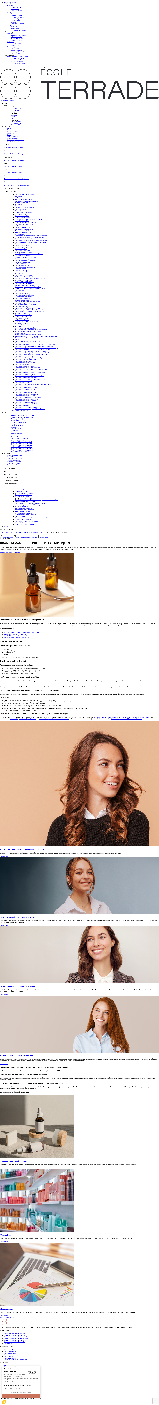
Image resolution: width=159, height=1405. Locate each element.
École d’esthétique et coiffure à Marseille (15, 1337)
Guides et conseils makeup (22, 300)
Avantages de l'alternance (14, 458)
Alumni (9, 25)
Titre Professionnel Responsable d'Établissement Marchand (32, 338)
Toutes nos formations (10, 1358)
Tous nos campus (9, 1343)
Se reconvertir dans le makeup (23, 296)
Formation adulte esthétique (23, 250)
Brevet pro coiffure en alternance (24, 493)
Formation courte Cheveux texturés (25, 356)
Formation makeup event (22, 292)
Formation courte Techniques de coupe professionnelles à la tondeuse (35, 353)
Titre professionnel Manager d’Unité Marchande (136, 717)
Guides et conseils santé (22, 320)
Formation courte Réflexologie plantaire (26, 407)
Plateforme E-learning (17, 23)
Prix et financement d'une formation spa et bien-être (30, 278)
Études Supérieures (12, 136)
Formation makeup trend (22, 293)
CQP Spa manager (20, 264)
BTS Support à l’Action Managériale (25, 328)
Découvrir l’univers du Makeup (13, 166)
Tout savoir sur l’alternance (19, 35)
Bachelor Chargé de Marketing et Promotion (23, 719)
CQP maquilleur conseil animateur (25, 285)
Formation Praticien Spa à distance (25, 267)
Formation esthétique (10, 1351)
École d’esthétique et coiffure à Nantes (22, 450)
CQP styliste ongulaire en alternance (25, 514)
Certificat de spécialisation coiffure (25, 207)
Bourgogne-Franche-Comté (19, 422)
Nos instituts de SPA (17, 61)
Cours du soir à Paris (21, 214)
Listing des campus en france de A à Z (22, 417)
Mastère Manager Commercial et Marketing (27, 341)
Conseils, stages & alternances (20, 19)
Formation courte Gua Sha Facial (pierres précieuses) (30, 379)
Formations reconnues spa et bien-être (26, 259)
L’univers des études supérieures (19, 532)
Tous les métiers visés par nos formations (15, 1359)
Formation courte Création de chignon (26, 359)
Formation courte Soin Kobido (23, 381)
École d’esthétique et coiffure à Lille (21, 443)
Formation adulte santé (21, 318)
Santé (9, 135)
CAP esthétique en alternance (23, 508)
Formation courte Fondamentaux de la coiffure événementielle (33, 349)
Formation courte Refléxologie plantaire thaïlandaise (30, 409)
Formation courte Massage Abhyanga (25, 400)
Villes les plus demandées (18, 440)
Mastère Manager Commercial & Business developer (126, 719)
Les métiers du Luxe (36, 532)
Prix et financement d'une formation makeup (27, 301)
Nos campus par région (17, 419)
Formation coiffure (9, 1350)
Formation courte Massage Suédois (25, 391)
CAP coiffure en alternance (22, 491)
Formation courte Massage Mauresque (26, 402)
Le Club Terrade (16, 27)
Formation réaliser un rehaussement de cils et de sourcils (31, 240)
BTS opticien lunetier (21, 313)
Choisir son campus (16, 121)
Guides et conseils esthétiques (23, 252)
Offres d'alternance (20, 516)
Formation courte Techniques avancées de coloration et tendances (34, 346)
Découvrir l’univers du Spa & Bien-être (15, 160)
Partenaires (10, 42)
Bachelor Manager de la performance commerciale (54, 719)
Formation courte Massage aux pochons (26, 399)
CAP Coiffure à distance (22, 198)
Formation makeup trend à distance (25, 295)
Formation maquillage (10, 1353)
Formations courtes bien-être (23, 382)
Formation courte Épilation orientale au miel (27, 367)
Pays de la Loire (15, 437)
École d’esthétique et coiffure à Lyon (21, 445)
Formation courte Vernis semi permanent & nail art (29, 376)
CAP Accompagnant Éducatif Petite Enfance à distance (31, 310)
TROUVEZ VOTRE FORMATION (25, 222)
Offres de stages (15, 20)
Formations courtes (12, 138)
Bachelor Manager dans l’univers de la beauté (28, 334)
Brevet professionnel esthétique (24, 229)
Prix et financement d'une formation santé (27, 321)
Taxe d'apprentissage (17, 38)
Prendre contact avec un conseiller (10, 552)
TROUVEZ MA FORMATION (24, 282)
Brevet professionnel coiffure (23, 199)
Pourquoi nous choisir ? (18, 112)
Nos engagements (16, 110)
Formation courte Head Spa (23, 361)
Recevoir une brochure (17, 7)
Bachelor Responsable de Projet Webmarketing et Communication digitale (36, 336)
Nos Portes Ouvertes (10, 2)
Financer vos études (17, 15)
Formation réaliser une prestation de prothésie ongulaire (31, 235)
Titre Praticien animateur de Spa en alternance (28, 521)
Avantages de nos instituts (19, 63)
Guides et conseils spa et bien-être (24, 277)
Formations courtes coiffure (23, 343)
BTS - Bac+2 (19, 326)
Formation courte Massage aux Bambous (26, 394)
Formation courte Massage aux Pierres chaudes (28, 397)
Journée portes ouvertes (7, 100)
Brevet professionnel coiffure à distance (26, 201)
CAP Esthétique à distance (22, 227)
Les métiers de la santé (21, 323)
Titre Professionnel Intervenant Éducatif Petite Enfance (30, 311)
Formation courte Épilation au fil (24, 366)
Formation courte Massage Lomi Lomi (26, 392)
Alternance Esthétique (21, 506)
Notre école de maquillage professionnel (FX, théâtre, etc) (31, 288)
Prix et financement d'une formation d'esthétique (29, 254)
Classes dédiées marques (22, 211)
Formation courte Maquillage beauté (25, 374)
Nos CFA (10, 457)
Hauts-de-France (16, 428)
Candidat (10, 5)
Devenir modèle (15, 125)
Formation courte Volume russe (24, 371)
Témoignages (15, 28)
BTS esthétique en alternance (23, 513)
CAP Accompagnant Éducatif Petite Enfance (28, 308)
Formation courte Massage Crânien (25, 362)
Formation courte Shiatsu (22, 405)
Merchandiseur (5, 1235)
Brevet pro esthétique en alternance (25, 509)
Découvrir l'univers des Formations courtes (16, 185)
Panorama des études (13, 141)
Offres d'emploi (11, 47)
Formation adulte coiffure (22, 216)
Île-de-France (15, 430)
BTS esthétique (19, 234)
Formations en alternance (14, 455)
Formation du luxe (9, 1356)
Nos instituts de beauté (17, 60)
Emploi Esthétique (16, 50)
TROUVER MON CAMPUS (20, 452)
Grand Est (14, 427)
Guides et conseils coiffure (22, 217)
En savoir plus (4, 856)
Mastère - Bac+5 (19, 339)
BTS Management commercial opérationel (106, 717)
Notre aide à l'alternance (14, 461)
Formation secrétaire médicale (23, 315)
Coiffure (9, 128)
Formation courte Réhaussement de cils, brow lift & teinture (32, 369)
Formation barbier (20, 206)
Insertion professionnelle (18, 17)
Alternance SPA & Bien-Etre (23, 519)
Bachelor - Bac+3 (20, 333)
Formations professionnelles (15, 140)
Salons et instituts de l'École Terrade (17, 56)
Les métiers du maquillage (22, 303)
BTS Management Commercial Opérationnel (28, 331)
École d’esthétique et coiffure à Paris (21, 442)
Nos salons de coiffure (17, 58)
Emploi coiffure (15, 48)
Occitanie (14, 435)
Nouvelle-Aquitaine (17, 433)
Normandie (14, 432)
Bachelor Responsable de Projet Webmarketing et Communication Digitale (36, 500)
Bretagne (13, 424)
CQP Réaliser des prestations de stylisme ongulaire (29, 237)
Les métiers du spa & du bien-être (24, 280)
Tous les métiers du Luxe (7, 1317)
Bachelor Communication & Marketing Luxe (17, 634)
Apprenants (10, 12)
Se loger (13, 22)
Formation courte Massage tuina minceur (26, 386)
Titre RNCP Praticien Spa (22, 262)
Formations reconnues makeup (23, 283)
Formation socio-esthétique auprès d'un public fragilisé (30, 242)
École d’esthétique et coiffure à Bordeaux (23, 448)
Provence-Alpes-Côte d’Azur (19, 438)
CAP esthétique (19, 226)
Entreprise (10, 33)
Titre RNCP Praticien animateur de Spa (26, 260)
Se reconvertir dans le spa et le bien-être (22, 272)
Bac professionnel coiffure (22, 202)
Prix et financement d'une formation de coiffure (28, 219)
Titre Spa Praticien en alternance (24, 523)
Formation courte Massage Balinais (25, 389)
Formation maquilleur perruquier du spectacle (28, 287)
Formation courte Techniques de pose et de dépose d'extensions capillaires (36, 358)
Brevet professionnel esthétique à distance (27, 231)
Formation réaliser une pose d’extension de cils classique (31, 239)
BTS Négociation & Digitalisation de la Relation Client (31, 329)
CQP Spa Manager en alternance (24, 524)
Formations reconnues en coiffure (24, 194)
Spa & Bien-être (12, 131)
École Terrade (4, 532)
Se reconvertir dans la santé (23, 316)
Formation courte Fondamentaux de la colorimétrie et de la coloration (35, 344)
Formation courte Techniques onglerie (26, 377)
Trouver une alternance (14, 463)
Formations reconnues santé (23, 306)
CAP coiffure (18, 196)
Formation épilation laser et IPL (20, 410)
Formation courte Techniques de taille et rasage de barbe (31, 354)
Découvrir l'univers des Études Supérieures (16, 179)
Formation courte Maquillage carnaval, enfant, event (30, 372)
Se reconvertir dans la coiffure (23, 212)
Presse (13, 116)
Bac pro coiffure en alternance (23, 495)
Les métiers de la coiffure (22, 221)
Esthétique (10, 130)
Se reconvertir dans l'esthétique (24, 247)
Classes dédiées (15, 45)
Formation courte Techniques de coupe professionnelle (30, 351)
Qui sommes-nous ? (17, 108)
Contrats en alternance (13, 460)
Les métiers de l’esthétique (22, 255)
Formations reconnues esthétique (24, 224)
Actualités (6, 65)
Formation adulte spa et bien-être (24, 275)
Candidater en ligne (16, 10)
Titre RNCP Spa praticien (22, 265)
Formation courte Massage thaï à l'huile (26, 404)
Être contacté (15, 9)
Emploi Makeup (15, 53)
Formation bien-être (9, 1355)
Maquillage (10, 133)
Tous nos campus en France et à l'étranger (23, 415)
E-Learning (7, 526)
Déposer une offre (16, 37)
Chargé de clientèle (7, 1309)
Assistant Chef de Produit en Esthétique (15, 1161)
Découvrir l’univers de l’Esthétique (14, 154)
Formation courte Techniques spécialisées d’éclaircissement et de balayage (36, 348)
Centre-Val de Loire (17, 425)
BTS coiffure (18, 204)
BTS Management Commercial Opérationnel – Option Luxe (21, 632)
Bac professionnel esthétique (23, 232)
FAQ (12, 118)
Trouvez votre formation (22, 325)
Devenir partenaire (16, 43)
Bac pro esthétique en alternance (24, 511)
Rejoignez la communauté (18, 30)
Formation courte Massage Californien (26, 387)
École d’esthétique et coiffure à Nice (21, 447)
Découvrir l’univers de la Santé (13, 172)
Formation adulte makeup (22, 298)
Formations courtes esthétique (23, 364)
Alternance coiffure (20, 490)
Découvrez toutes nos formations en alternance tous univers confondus (35, 518)
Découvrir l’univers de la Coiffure (13, 147)
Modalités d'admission (17, 14)
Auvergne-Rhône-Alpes (18, 420)
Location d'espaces (16, 40)
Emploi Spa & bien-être (18, 52)
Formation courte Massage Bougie (25, 395)
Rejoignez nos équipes (17, 123)
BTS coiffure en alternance (22, 496)
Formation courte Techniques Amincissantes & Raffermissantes (33, 384)
